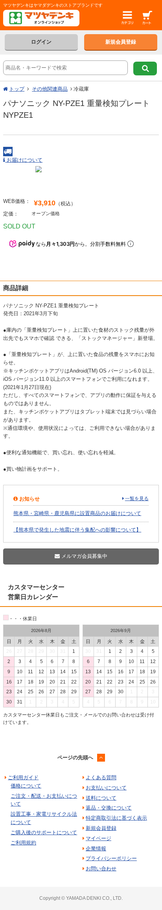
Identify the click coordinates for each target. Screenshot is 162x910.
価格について (26, 786)
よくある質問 (101, 777)
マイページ (98, 838)
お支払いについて (106, 788)
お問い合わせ (101, 869)
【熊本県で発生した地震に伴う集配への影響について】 (77, 530)
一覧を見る (137, 498)
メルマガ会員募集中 (83, 556)
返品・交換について (109, 808)
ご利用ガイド (23, 777)
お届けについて (23, 160)
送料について (101, 798)
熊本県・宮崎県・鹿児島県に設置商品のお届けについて (77, 513)
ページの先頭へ (75, 757)
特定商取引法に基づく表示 (116, 818)
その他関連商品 (50, 89)
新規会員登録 (120, 42)
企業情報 (96, 849)
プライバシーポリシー (111, 858)
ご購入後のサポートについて (44, 832)
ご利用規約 (23, 843)
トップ (16, 89)
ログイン (41, 42)
